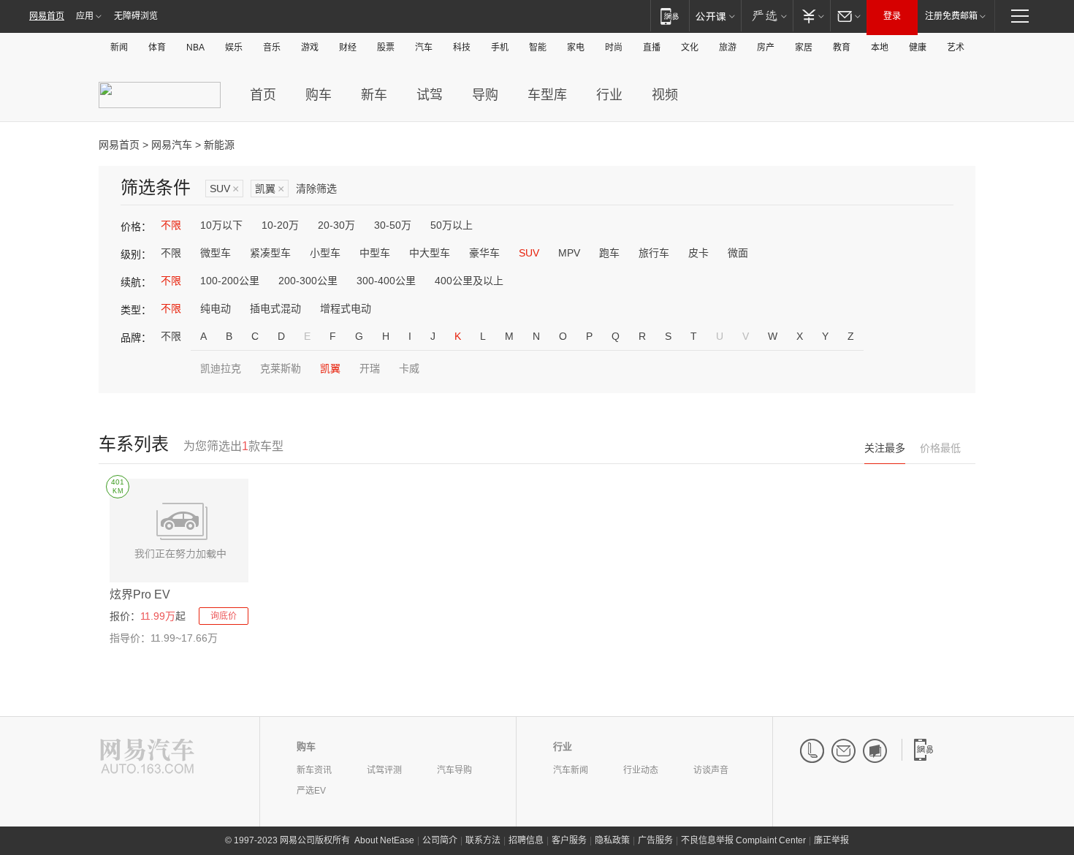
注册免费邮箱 (951, 16)
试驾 (429, 95)
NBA (195, 47)
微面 (738, 253)
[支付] (811, 15)
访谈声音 (710, 770)
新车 (374, 95)
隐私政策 (612, 840)
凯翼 (269, 189)
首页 (263, 95)
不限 (171, 225)
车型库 (547, 95)
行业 (609, 95)
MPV (569, 253)
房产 (765, 47)
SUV (224, 189)
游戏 (310, 47)
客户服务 (569, 840)
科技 (462, 47)
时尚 (613, 47)
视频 (665, 95)
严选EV (311, 791)
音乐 (272, 47)
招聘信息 (526, 840)
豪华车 (484, 253)
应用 (85, 16)
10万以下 (221, 225)
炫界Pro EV (140, 594)
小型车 (325, 253)
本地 (879, 47)
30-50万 (392, 225)
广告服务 (655, 840)
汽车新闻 (570, 770)
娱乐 (234, 47)
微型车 (215, 253)
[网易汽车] (147, 757)
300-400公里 (386, 280)
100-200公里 (229, 280)
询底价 (223, 616)
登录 (892, 16)
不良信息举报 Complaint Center (743, 840)
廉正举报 (831, 840)
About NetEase (384, 840)
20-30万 (336, 225)
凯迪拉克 (220, 368)
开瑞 (369, 368)
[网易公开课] (715, 15)
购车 (318, 95)
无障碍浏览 (136, 16)
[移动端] (669, 15)
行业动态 (640, 770)
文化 (689, 47)
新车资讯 (314, 770)
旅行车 (654, 253)
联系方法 (482, 840)
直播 (651, 47)
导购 (485, 95)
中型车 (374, 253)
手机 (500, 47)
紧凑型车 (270, 253)
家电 (575, 47)
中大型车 (429, 253)
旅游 (727, 47)
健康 (917, 47)
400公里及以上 (469, 280)
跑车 (609, 253)
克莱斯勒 (280, 368)
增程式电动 (345, 308)
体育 (157, 47)
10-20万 (280, 225)
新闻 (119, 47)
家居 (803, 47)
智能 (537, 47)
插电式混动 (275, 308)
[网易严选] (767, 15)
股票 (386, 47)
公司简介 (439, 840)
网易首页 (46, 16)
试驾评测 (384, 770)
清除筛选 (316, 188)
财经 (348, 47)
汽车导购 (454, 770)
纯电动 (215, 308)
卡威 (409, 368)
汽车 (424, 47)
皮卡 (698, 253)
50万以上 (451, 225)
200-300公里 (308, 280)
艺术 (955, 47)
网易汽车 (171, 145)
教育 (841, 47)
